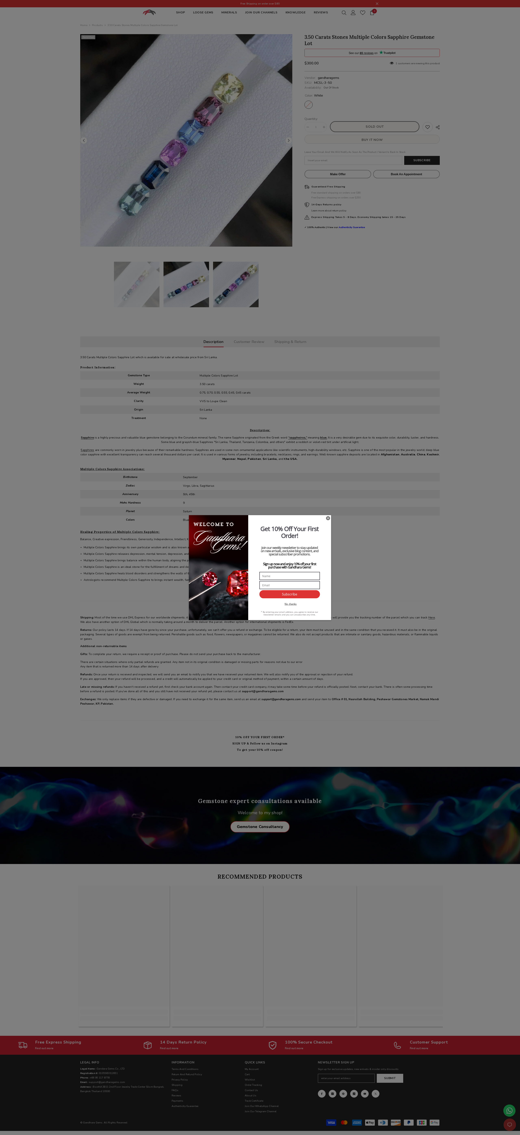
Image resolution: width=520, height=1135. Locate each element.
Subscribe (289, 594)
